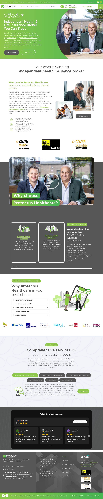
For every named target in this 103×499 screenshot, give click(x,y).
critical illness (34, 35)
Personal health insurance (23, 238)
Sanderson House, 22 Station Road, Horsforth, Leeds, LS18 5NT (19, 2)
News (53, 7)
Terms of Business (77, 496)
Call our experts (70, 6)
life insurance (23, 35)
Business (45, 7)
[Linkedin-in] (98, 2)
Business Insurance (68, 464)
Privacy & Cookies (93, 496)
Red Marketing (63, 496)
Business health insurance (51, 237)
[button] (51, 181)
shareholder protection (28, 38)
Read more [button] (19, 441)
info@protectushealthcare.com (49, 2)
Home (23, 7)
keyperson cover (10, 38)
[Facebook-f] (101, 2)
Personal (37, 7)
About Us (29, 7)
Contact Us (90, 2)
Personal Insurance (67, 468)
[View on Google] (17, 430)
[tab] (25, 375)
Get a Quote (87, 7)
